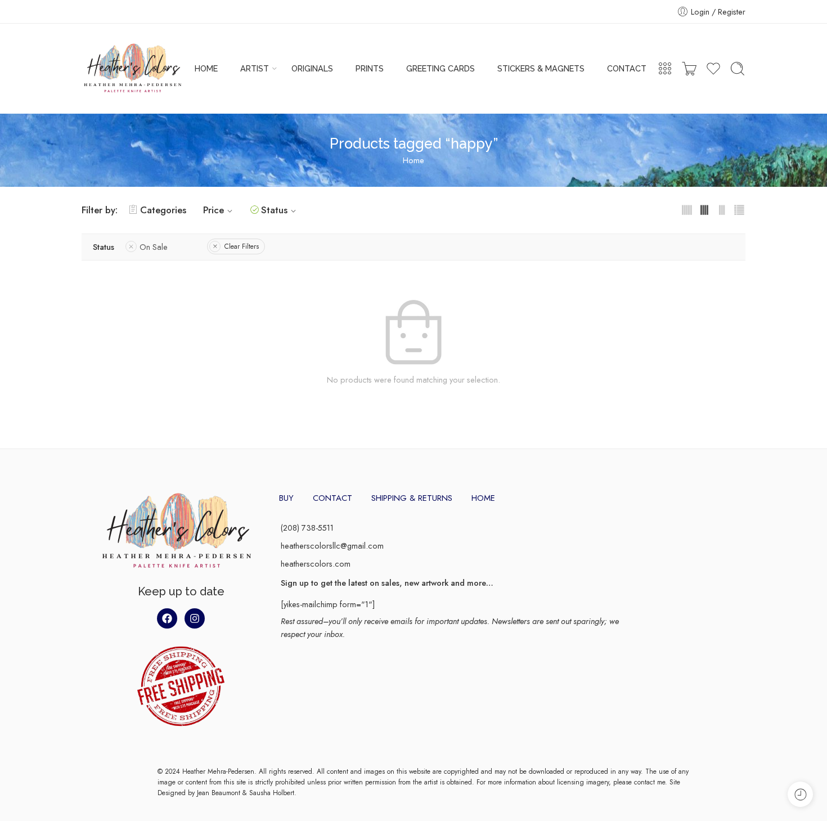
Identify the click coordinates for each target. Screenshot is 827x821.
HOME (206, 68)
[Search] (737, 69)
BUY (286, 498)
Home (413, 160)
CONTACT (626, 68)
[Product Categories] (665, 69)
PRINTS (370, 68)
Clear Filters (241, 246)
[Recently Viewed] (800, 794)
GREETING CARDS (440, 68)
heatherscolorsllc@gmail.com (332, 545)
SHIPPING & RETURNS (411, 498)
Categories (163, 210)
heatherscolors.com (315, 563)
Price (213, 210)
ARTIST (254, 68)
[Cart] (689, 69)
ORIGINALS (312, 68)
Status (274, 210)
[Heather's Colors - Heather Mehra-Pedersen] (132, 69)
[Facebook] (167, 618)
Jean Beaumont (218, 793)
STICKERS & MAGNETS (541, 68)
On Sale (154, 247)
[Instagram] (195, 618)
